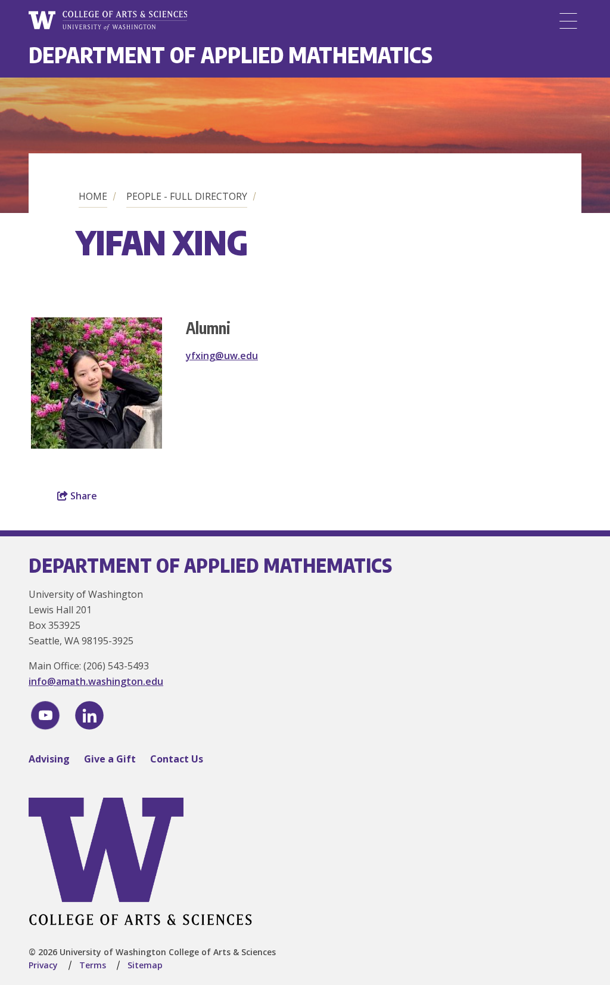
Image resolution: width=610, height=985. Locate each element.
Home (93, 196)
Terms (92, 965)
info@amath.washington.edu (96, 681)
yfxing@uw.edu (222, 355)
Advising (49, 758)
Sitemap (145, 965)
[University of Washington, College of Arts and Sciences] (108, 21)
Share (82, 495)
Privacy (43, 965)
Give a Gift (110, 758)
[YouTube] (45, 715)
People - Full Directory (186, 196)
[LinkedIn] (89, 715)
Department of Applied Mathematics (230, 54)
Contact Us (176, 758)
